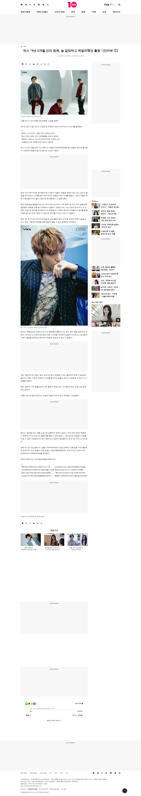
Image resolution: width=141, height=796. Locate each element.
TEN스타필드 (42, 12)
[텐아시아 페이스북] (30, 4)
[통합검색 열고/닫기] (119, 5)
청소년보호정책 (43, 789)
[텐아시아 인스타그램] (39, 4)
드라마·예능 (59, 12)
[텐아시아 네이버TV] (26, 4)
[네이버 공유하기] (34, 64)
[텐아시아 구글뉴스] (47, 4)
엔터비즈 (116, 12)
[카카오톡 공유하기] (22, 64)
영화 (83, 12)
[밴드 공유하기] (37, 64)
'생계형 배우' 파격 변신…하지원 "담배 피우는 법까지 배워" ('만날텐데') (53, 549)
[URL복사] (41, 64)
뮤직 (73, 12)
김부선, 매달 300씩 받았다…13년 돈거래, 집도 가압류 (109, 213)
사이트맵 (63, 789)
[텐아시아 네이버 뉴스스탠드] (43, 4)
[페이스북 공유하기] (26, 64)
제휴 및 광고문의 (54, 789)
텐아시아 (30, 792)
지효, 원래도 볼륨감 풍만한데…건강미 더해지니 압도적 (108, 269)
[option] (106, 313)
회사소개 (23, 789)
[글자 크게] (45, 64)
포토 (104, 12)
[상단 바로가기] (124, 790)
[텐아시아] (72, 5)
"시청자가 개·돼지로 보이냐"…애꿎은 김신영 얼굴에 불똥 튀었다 (110, 207)
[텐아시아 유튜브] (21, 4)
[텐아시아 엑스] (34, 4)
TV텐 (94, 12)
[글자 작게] (49, 64)
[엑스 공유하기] (30, 64)
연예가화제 (25, 12)
